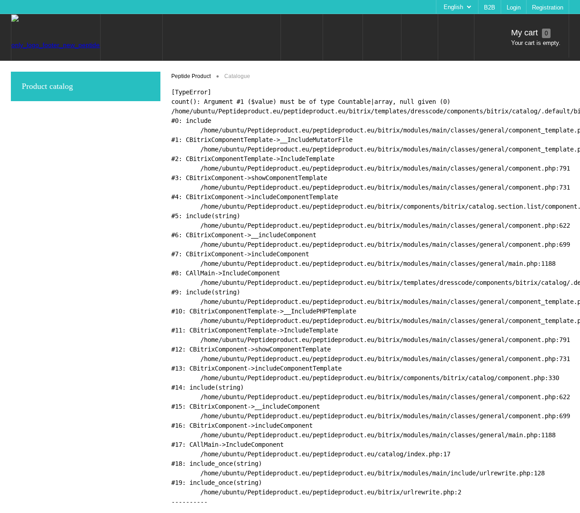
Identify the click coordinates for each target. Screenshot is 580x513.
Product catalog (47, 86)
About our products (65, 7)
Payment (180, 7)
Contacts (272, 7)
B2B (489, 7)
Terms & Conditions (226, 7)
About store (113, 7)
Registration (547, 7)
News (24, 7)
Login (514, 7)
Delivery (148, 7)
